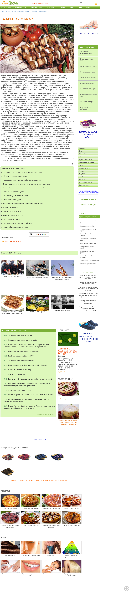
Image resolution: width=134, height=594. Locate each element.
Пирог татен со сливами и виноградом (10, 526)
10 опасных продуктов (37, 312)
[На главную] (10, 6)
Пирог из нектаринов (10, 508)
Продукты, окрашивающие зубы (31, 574)
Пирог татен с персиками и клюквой (51, 526)
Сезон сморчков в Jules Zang (17, 370)
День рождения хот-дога (13, 215)
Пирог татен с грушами (71, 508)
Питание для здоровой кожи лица (31, 556)
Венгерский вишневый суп (88, 243)
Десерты (82, 179)
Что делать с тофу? (86, 102)
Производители (36, 7)
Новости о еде (6, 11)
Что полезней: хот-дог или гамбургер (17, 223)
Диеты (72, 7)
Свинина (93, 216)
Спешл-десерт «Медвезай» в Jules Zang (21, 351)
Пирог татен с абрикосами (51, 508)
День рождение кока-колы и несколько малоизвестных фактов (27, 184)
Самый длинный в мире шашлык (37, 277)
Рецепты (89, 7)
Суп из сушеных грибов (87, 226)
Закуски (82, 174)
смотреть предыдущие (45, 414)
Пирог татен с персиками (72, 525)
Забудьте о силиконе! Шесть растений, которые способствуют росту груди (88, 308)
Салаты (82, 148)
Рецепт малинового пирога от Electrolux (68, 399)
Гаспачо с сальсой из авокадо (88, 220)
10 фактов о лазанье (87, 83)
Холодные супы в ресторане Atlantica (20, 340)
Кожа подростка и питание (51, 574)
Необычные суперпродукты (14, 192)
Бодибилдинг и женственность (51, 556)
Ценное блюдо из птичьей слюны (16, 196)
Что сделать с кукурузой (12, 219)
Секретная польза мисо (12, 211)
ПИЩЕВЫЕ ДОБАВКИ (88, 199)
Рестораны (50, 7)
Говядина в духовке (86, 162)
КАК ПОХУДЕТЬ (88, 273)
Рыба (81, 165)
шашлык (8, 241)
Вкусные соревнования (62, 310)
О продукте (26, 11)
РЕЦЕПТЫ (82, 213)
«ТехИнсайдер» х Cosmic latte (17, 390)
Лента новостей (20, 7)
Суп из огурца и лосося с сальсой (89, 260)
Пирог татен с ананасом (31, 525)
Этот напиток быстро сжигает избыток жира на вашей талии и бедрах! (88, 288)
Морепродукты (84, 168)
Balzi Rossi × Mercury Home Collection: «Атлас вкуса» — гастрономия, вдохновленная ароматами (27, 385)
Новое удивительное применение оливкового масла (23, 204)
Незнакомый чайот (10, 207)
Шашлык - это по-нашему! (12, 277)
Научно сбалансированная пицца (15, 227)
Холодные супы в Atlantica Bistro (19, 361)
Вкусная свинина (85, 159)
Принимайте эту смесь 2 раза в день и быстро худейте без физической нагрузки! (88, 295)
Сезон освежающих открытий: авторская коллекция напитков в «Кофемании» (26, 400)
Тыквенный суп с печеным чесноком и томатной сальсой (88, 264)
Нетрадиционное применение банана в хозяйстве (22, 180)
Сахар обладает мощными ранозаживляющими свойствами (26, 188)
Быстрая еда (83, 185)
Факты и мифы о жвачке (88, 66)
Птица (81, 171)
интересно (17, 241)
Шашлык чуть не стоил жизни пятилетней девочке (62, 278)
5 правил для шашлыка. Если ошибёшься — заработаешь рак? (13, 313)
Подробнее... (62, 372)
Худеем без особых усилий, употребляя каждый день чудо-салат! (88, 301)
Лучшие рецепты (85, 182)
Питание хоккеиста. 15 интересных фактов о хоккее (71, 556)
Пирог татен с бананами (31, 508)
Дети (80, 7)
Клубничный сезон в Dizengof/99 (19, 356)
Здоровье (61, 7)
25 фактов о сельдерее (12, 200)
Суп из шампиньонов (86, 223)
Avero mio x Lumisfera (14, 374)
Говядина (87, 216)
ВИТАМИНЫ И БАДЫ (88, 205)
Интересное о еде (17, 11)
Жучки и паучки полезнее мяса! (15, 176)
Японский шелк (10, 555)
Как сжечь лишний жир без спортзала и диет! (88, 282)
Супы (81, 216)
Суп (80, 151)
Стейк (81, 157)
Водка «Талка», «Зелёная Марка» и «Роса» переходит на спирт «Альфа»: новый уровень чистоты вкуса (30, 407)
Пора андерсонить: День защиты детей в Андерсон (26, 365)
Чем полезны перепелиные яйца (86, 52)
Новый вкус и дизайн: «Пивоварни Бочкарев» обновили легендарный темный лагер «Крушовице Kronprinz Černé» (27, 346)
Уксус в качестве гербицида (85, 108)
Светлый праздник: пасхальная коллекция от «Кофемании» (29, 395)
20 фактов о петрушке (87, 72)
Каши (81, 177)
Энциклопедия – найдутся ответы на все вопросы (22, 172)
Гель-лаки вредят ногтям (10, 574)
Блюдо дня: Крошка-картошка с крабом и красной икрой (28, 379)
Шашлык (82, 154)
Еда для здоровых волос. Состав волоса (72, 574)
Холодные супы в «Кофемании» (18, 335)
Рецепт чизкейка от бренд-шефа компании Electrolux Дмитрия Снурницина (68, 422)
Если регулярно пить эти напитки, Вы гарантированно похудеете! (88, 277)
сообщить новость (39, 439)
